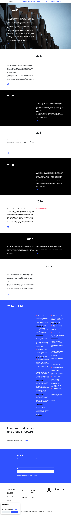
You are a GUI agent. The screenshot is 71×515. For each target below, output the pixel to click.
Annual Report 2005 (54, 338)
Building (38, 1)
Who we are (25, 1)
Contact (57, 1)
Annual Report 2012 (39, 369)
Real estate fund (24, 497)
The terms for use (39, 511)
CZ (60, 1)
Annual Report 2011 (39, 380)
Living (29, 1)
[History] (13, 1)
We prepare (33, 1)
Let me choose (14, 509)
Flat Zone (42, 1)
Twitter (32, 497)
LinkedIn (32, 492)
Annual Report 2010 (39, 394)
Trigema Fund (52, 1)
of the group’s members (27, 438)
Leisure (47, 1)
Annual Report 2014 (39, 347)
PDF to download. (25, 440)
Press (23, 488)
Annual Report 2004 (54, 348)
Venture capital (24, 499)
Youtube (32, 495)
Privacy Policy (44, 511)
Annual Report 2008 (39, 415)
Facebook (33, 490)
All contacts (9, 500)
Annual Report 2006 (54, 330)
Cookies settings (35, 511)
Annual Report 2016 (39, 326)
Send (36, 471)
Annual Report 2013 (39, 357)
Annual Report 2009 (39, 404)
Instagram (33, 488)
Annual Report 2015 (39, 335)
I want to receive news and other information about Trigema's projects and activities (32, 468)
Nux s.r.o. (50, 511)
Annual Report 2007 (54, 323)
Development (24, 492)
